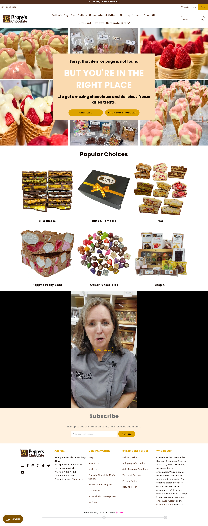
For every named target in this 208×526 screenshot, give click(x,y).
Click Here (77, 479)
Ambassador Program (100, 484)
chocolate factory (165, 500)
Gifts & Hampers (104, 193)
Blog (90, 508)
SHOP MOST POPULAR (122, 112)
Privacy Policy (129, 481)
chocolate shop (164, 504)
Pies (160, 193)
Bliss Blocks (47, 193)
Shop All (160, 256)
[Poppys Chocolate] (15, 19)
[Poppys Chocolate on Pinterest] (38, 466)
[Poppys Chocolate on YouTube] (23, 473)
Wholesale (94, 490)
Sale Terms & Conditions (135, 469)
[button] (103, 15)
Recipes (92, 502)
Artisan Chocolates (104, 256)
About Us (93, 463)
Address (92, 469)
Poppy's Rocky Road (47, 256)
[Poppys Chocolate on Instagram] (33, 466)
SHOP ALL (85, 112)
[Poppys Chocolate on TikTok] (43, 466)
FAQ (90, 457)
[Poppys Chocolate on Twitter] (48, 466)
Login (186, 7)
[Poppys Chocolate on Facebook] (28, 466)
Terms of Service (131, 475)
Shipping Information (133, 463)
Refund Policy (129, 486)
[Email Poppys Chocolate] (23, 466)
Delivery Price (129, 457)
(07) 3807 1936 (8, 7)
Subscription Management (102, 496)
